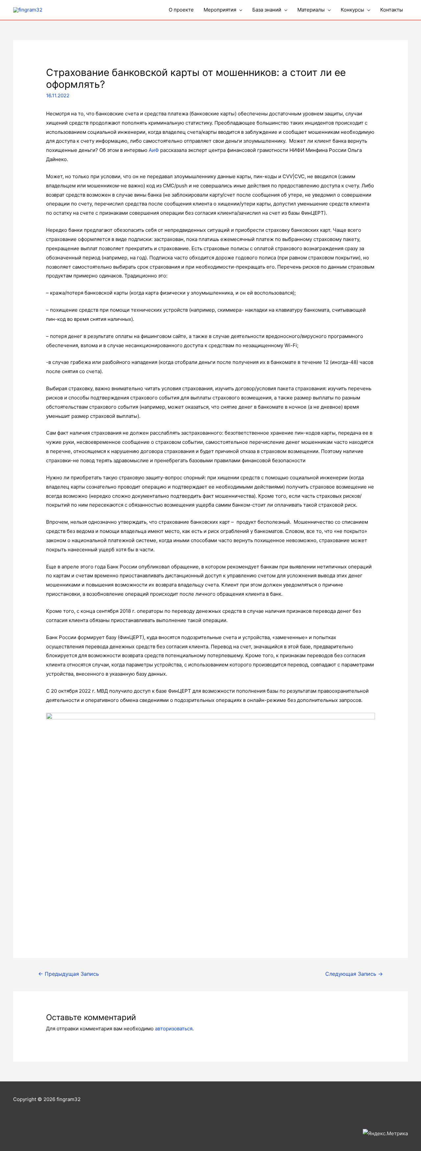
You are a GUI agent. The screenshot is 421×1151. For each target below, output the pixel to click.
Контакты (391, 10)
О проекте (181, 10)
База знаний (266, 10)
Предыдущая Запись (68, 974)
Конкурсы (352, 10)
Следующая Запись (354, 974)
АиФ (154, 150)
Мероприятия (220, 10)
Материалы (311, 10)
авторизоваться (173, 1028)
